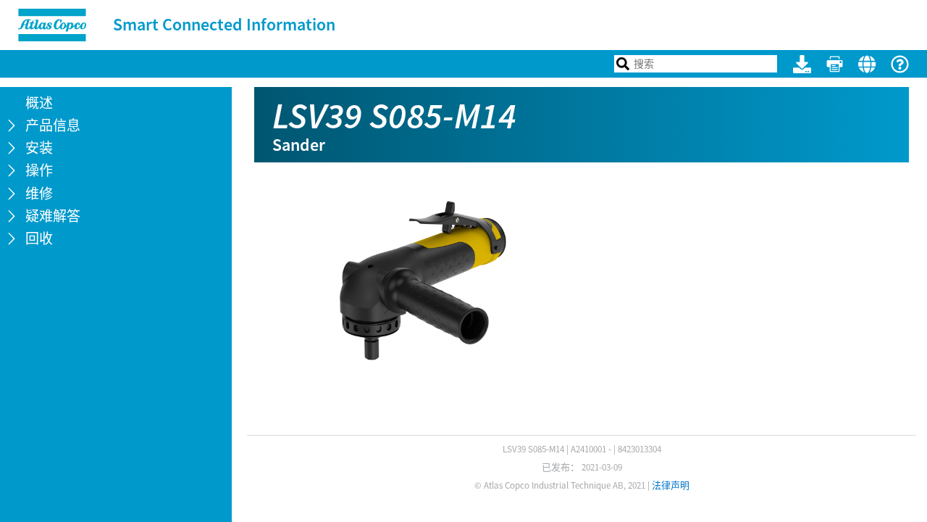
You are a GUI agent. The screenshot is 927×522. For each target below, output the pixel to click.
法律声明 (670, 485)
